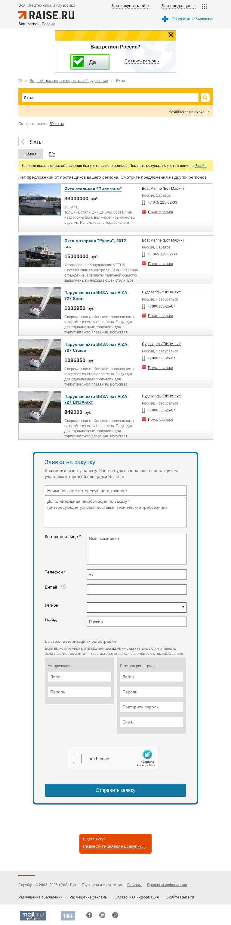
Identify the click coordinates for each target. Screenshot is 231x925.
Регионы (134, 885)
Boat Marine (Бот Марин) (163, 188)
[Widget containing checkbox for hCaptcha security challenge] (113, 758)
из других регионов (188, 177)
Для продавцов (176, 5)
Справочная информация (137, 897)
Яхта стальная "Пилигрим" (93, 188)
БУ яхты (57, 124)
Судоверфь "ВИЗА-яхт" (161, 292)
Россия (201, 166)
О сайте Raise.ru (180, 897)
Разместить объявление (193, 19)
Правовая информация (167, 885)
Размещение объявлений (40, 897)
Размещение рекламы (88, 897)
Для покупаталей (128, 5)
